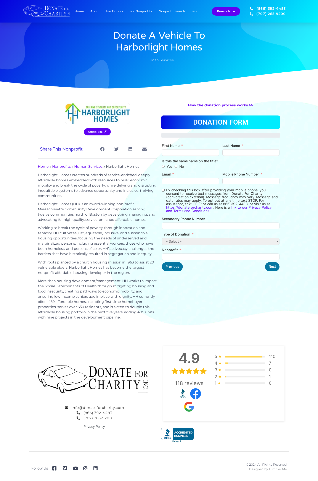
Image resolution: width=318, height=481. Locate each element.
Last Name (231, 145)
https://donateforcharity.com (189, 207)
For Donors (114, 11)
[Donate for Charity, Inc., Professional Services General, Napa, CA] (177, 435)
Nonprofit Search (172, 11)
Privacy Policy (94, 427)
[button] (102, 149)
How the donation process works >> (220, 105)
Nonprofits (61, 166)
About (95, 11)
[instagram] (86, 468)
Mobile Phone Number (240, 174)
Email (166, 174)
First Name (171, 145)
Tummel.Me (278, 469)
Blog (194, 11)
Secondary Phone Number (183, 219)
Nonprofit (170, 250)
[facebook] (55, 468)
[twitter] (66, 468)
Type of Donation (176, 234)
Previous (172, 267)
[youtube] (76, 468)
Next (272, 267)
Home (79, 11)
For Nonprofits (141, 11)
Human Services (160, 60)
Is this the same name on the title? (190, 161)
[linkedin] (97, 468)
